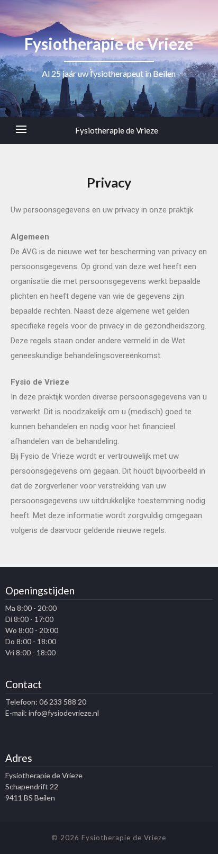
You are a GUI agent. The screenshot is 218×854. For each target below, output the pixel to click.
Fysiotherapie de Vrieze (116, 130)
